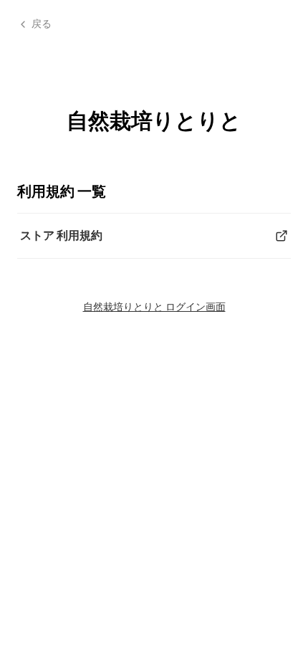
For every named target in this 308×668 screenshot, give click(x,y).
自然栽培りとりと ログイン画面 (154, 306)
